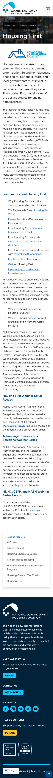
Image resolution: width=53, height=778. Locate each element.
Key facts (13, 259)
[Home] (20, 8)
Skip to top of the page (49, 774)
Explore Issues (10, 25)
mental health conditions (28, 253)
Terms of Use (38, 771)
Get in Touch (13, 692)
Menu (48, 9)
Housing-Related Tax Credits (23, 575)
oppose (32, 309)
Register (19, 485)
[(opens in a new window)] (6, 709)
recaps (36, 510)
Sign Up (9, 675)
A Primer (12, 542)
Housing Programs (28, 25)
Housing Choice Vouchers (22, 553)
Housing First (15, 581)
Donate (10, 733)
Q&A (11, 264)
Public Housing (15, 548)
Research (13, 219)
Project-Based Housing (20, 559)
